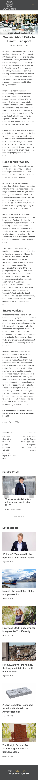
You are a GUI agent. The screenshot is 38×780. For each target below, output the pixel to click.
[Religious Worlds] (9, 5)
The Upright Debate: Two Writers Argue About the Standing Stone (15, 748)
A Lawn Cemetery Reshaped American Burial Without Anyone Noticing (17, 708)
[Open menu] (33, 5)
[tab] (15, 516)
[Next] (31, 495)
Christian (19, 29)
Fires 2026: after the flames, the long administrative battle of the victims (18, 668)
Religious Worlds (21, 771)
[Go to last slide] (6, 495)
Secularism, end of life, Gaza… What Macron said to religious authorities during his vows (28, 441)
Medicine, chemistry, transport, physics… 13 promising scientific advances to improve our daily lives (9, 446)
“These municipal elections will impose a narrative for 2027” (18, 502)
